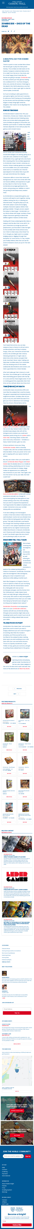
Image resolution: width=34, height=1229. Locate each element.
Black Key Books (25, 669)
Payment (5, 1174)
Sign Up (17, 1013)
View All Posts (6, 962)
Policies (4, 1186)
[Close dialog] (32, 1207)
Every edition (10, 494)
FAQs (3, 1188)
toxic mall (6, 438)
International (6, 1176)
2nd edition (15, 427)
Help (3, 1167)
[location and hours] (17, 1071)
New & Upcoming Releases (8, 953)
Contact (4, 1169)
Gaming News (26, 11)
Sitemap (4, 1192)
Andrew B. (5, 991)
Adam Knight (5, 20)
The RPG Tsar (5, 992)
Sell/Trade (5, 1204)
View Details (9, 750)
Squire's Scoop (8, 11)
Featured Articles (6, 948)
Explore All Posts (7, 832)
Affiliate (4, 1202)
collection (19, 609)
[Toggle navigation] (3, 2)
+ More (3, 998)
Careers (4, 1200)
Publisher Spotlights (6, 959)
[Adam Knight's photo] (17, 973)
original (5, 427)
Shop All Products (7, 703)
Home (3, 11)
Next (15, 694)
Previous (19, 688)
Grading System (7, 1190)
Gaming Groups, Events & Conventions (11, 950)
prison (25, 435)
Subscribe (17, 1225)
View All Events (17, 1044)
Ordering (5, 1172)
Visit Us (17, 1091)
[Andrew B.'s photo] (17, 987)
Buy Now (9, 726)
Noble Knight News (17, 11)
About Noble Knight (8, 1184)
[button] (8, 31)
